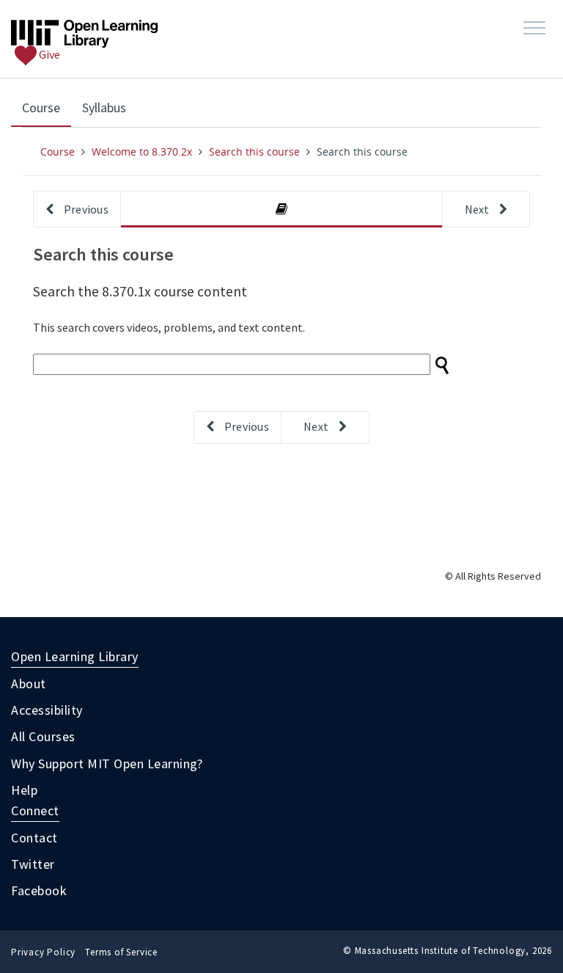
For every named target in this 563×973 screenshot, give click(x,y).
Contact (34, 837)
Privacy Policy (43, 952)
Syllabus (104, 107)
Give (48, 54)
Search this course (254, 151)
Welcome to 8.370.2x (142, 151)
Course (46, 107)
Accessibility (47, 709)
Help (24, 789)
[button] (534, 29)
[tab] (281, 209)
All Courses (43, 736)
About (28, 683)
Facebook (39, 890)
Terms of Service (121, 952)
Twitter (33, 864)
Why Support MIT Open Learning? (106, 763)
